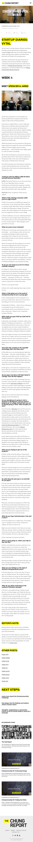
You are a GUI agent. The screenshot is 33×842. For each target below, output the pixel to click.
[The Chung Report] (10, 3)
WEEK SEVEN (6, 671)
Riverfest (14, 409)
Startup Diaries (12, 26)
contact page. (13, 643)
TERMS (13, 830)
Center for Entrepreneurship (10, 425)
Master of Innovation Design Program (16, 69)
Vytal (18, 26)
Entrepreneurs (5, 26)
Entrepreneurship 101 (14, 768)
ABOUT (7, 830)
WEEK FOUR (5, 661)
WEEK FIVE (5, 665)
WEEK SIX (5, 668)
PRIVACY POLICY (21, 830)
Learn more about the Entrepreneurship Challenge (15, 697)
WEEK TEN (5, 681)
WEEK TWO (5, 654)
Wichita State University (15, 66)
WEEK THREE (6, 658)
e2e (10, 415)
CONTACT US (16, 832)
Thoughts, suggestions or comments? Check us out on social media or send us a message (16, 711)
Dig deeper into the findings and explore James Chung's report (15, 703)
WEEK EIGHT (6, 675)
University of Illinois (17, 383)
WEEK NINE (5, 678)
